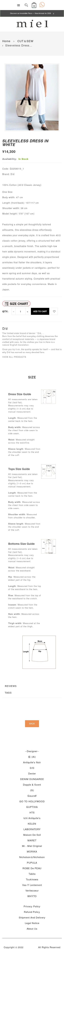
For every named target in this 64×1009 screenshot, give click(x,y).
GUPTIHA (32, 806)
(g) (32, 790)
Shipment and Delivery (32, 917)
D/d (32, 767)
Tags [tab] (8, 692)
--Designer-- (32, 751)
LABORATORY (32, 829)
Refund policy (32, 911)
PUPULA (32, 862)
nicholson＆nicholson (32, 857)
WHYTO (32, 896)
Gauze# (32, 795)
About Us (32, 928)
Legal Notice (32, 923)
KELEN (32, 823)
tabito (32, 873)
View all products (14, 356)
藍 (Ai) (32, 756)
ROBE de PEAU (32, 868)
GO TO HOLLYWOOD (32, 801)
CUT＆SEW (24, 41)
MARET (32, 840)
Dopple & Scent (32, 784)
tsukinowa (32, 879)
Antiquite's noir (32, 762)
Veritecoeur (32, 890)
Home (6, 41)
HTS (32, 812)
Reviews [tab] (11, 686)
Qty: (5, 311)
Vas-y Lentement (32, 885)
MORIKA (32, 851)
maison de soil (32, 834)
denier (32, 773)
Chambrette (30, 947)
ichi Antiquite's (32, 818)
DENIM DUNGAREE (32, 779)
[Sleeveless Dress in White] (32, 97)
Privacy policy (32, 906)
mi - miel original (32, 845)
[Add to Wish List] (54, 311)
